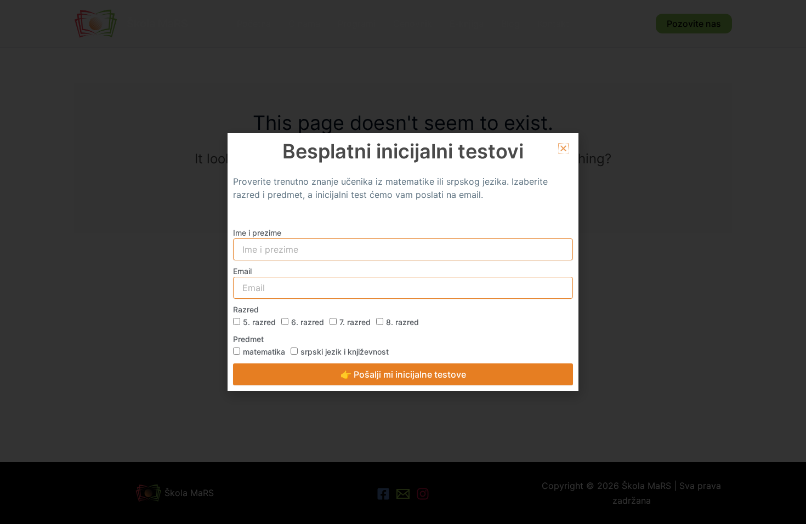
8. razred (402, 322)
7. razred (355, 322)
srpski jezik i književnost (344, 351)
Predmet (248, 339)
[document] (403, 262)
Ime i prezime (257, 232)
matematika (264, 351)
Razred (246, 309)
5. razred (259, 322)
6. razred (307, 322)
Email (242, 271)
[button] (563, 148)
